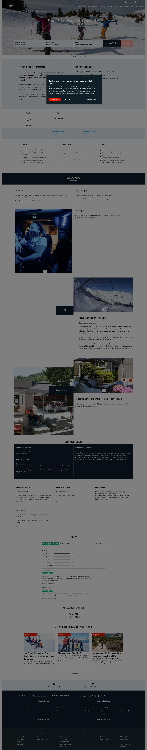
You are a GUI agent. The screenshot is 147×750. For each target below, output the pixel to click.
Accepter (54, 99)
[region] (74, 89)
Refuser (67, 99)
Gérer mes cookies (91, 99)
